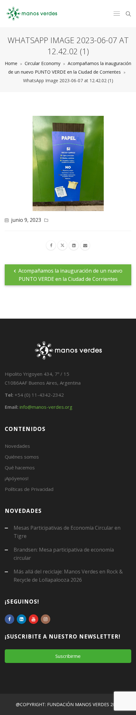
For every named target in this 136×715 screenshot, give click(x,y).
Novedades (17, 446)
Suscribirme (68, 656)
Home (11, 63)
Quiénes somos (22, 456)
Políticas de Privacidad (29, 489)
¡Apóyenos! (16, 478)
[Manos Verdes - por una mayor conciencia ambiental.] (31, 13)
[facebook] (51, 245)
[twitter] (62, 245)
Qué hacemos (20, 467)
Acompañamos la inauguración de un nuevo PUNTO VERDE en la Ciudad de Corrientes (69, 274)
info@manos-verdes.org (46, 407)
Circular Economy (42, 63)
